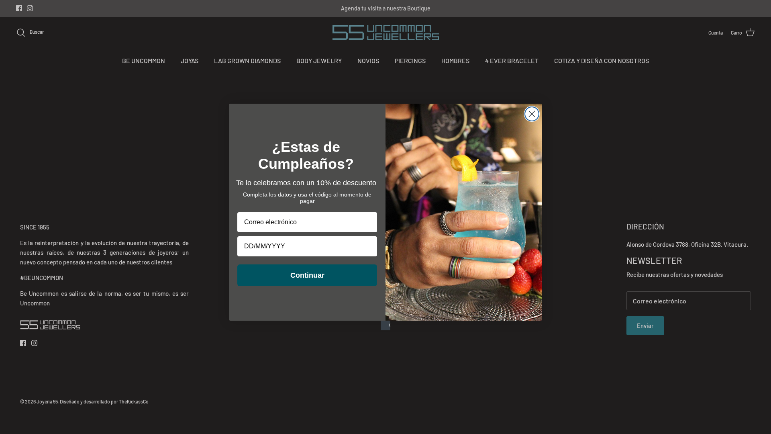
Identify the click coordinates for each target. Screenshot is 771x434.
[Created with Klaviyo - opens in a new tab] (385, 325)
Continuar (307, 275)
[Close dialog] (532, 114)
